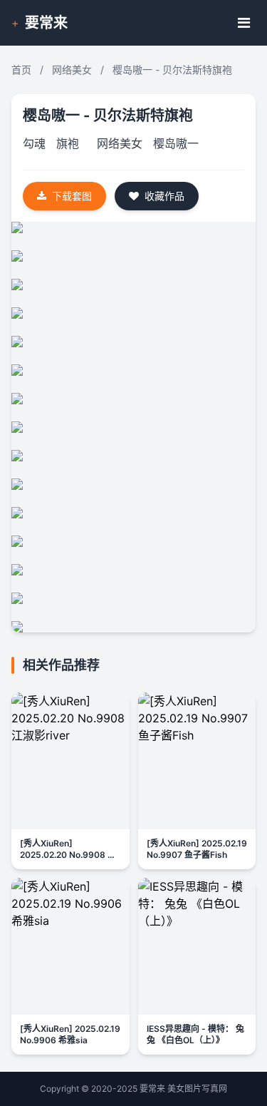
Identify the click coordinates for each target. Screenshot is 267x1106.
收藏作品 (164, 196)
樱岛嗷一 (176, 143)
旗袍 (67, 143)
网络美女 (72, 69)
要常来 (46, 22)
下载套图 (72, 196)
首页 (21, 69)
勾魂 (34, 143)
